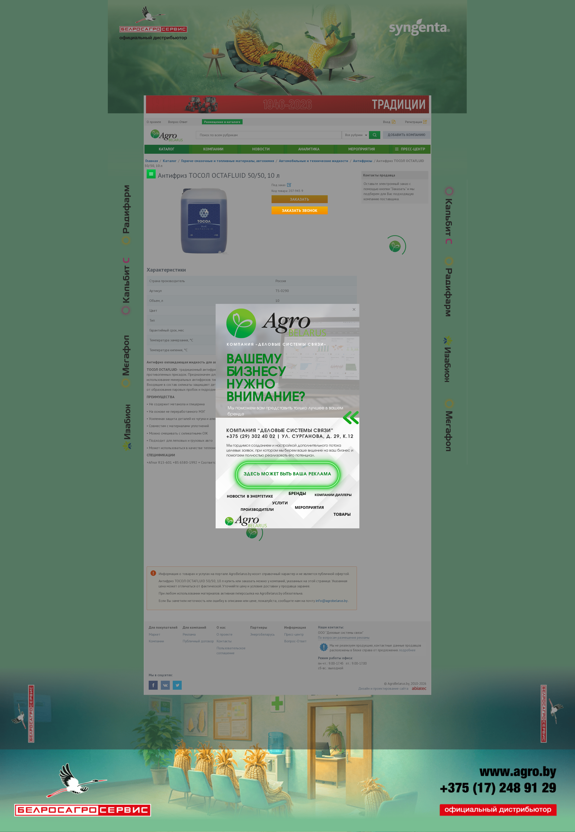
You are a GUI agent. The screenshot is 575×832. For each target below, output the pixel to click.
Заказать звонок (299, 210)
